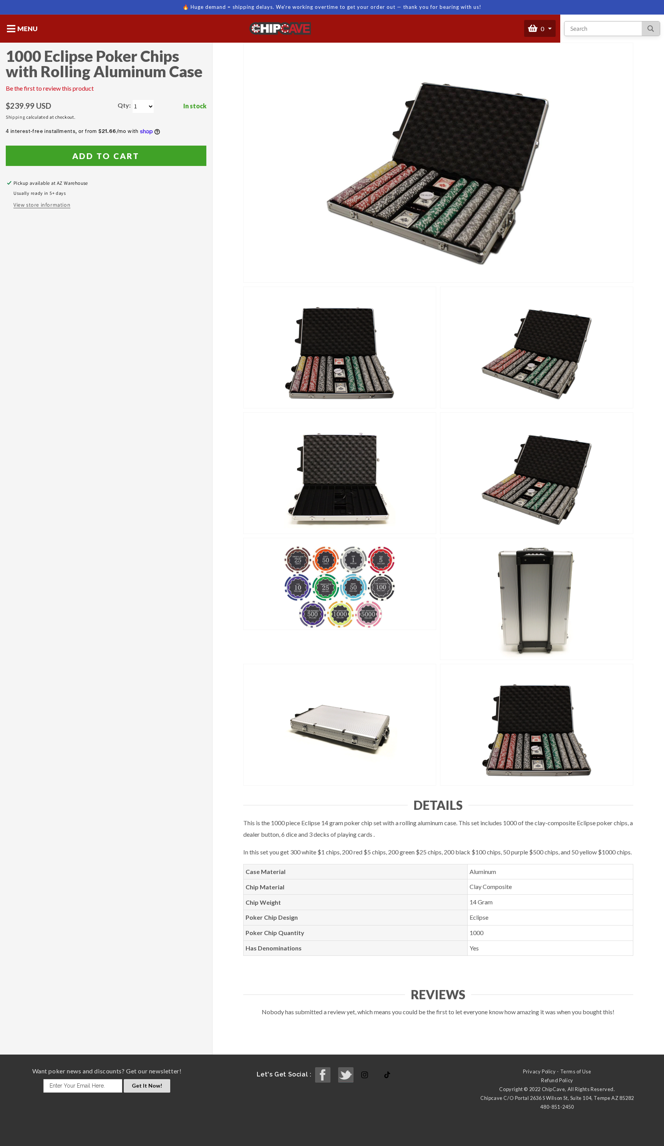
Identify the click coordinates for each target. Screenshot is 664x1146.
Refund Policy (557, 1080)
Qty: (124, 105)
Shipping (15, 117)
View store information (41, 204)
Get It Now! (147, 1085)
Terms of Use (575, 1071)
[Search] (651, 29)
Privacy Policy (539, 1071)
